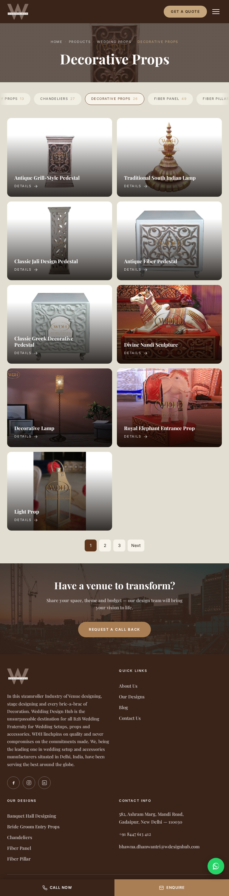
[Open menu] (216, 11)
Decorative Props (114, 99)
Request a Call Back (114, 629)
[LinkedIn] (44, 782)
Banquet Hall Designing (31, 816)
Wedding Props (114, 42)
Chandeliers (57, 99)
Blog (123, 707)
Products (80, 42)
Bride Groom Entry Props (33, 827)
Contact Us (130, 718)
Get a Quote (185, 11)
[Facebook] (13, 782)
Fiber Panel (170, 99)
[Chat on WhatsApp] (216, 866)
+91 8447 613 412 (135, 834)
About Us (128, 686)
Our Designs (132, 697)
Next (136, 545)
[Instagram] (29, 782)
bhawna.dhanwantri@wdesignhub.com (159, 847)
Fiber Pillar (19, 859)
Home (57, 42)
